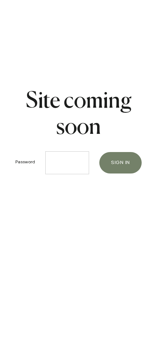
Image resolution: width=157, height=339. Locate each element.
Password (25, 162)
